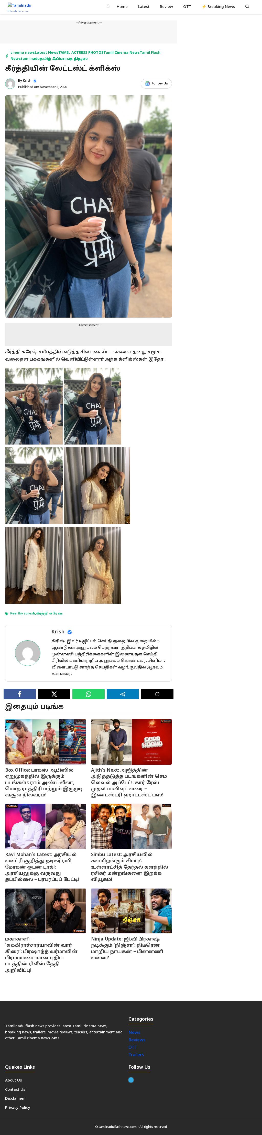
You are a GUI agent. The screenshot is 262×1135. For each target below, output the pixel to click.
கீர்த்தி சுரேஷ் (49, 614)
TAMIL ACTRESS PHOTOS (80, 53)
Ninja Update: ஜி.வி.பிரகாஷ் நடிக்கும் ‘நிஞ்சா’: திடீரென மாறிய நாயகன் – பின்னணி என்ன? (127, 948)
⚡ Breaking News (218, 7)
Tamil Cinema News (121, 53)
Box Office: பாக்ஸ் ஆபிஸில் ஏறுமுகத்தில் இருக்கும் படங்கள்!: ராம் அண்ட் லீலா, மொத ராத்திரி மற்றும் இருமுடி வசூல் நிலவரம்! (44, 783)
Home (122, 7)
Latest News (46, 53)
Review (166, 7)
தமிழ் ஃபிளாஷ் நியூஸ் (64, 59)
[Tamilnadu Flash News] (23, 7)
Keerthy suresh (22, 614)
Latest (144, 7)
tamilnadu (30, 59)
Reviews (137, 1040)
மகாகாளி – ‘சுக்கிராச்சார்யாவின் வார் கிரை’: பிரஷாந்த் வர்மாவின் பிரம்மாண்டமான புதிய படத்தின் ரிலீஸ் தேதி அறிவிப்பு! (41, 954)
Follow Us (159, 84)
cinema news (22, 53)
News (134, 1032)
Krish (27, 81)
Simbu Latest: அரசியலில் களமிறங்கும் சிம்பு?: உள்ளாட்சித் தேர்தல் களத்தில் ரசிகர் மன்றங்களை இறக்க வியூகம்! (129, 867)
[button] (247, 7)
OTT (187, 7)
